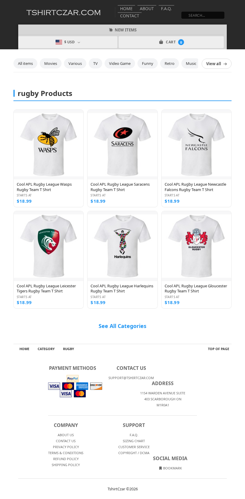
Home (126, 8)
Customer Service (134, 447)
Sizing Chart (134, 441)
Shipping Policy (66, 465)
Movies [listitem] (50, 63)
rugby (68, 349)
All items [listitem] (25, 63)
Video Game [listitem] (120, 63)
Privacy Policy (66, 447)
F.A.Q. (166, 8)
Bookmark (172, 468)
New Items (126, 30)
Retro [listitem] (169, 63)
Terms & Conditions (65, 453)
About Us (66, 435)
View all (213, 63)
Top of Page (218, 349)
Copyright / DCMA (133, 453)
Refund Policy (66, 459)
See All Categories (122, 325)
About (147, 8)
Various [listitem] (75, 63)
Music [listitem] (191, 63)
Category (46, 349)
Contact (129, 16)
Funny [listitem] (147, 63)
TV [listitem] (95, 63)
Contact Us (66, 441)
